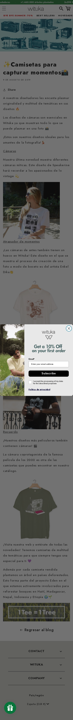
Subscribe (49, 373)
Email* (32, 359)
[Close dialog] (69, 328)
